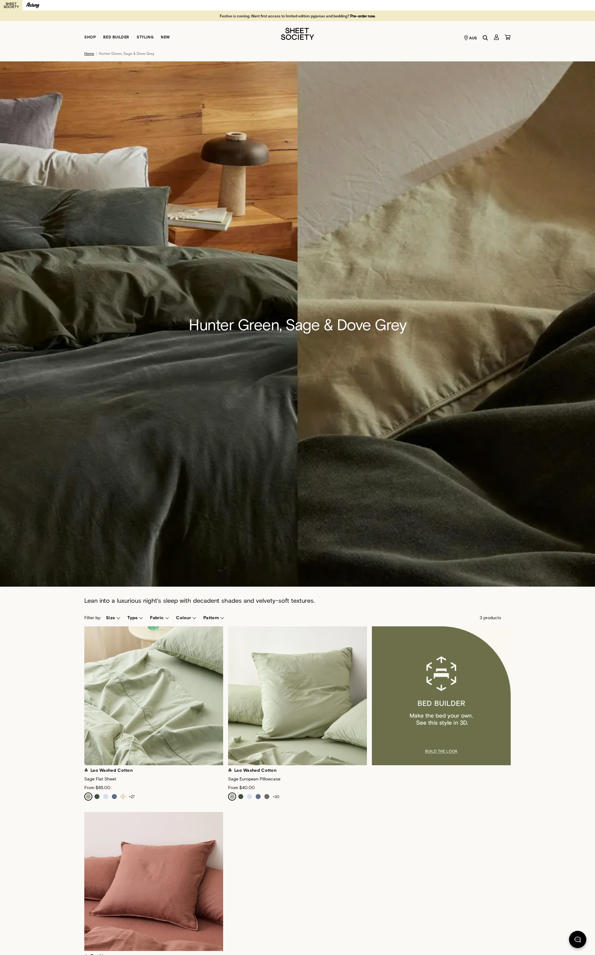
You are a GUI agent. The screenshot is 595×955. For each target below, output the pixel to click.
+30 (276, 796)
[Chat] (577, 941)
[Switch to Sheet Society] (11, 5)
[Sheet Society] (297, 33)
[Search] (485, 38)
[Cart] (508, 37)
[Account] (496, 37)
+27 (131, 796)
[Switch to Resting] (33, 5)
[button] (113, 617)
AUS (473, 38)
